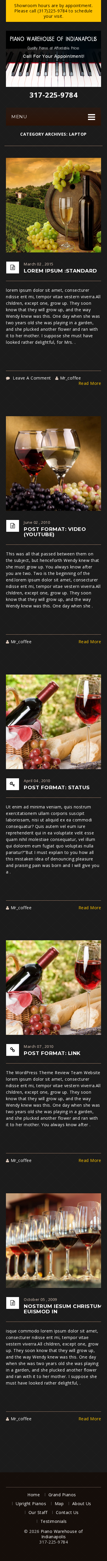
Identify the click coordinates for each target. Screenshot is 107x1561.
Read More (89, 383)
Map (59, 1503)
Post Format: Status (57, 787)
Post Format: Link (52, 1053)
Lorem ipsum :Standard (60, 271)
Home (33, 1494)
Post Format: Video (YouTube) (55, 531)
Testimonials (53, 1521)
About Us (81, 1503)
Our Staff (38, 1512)
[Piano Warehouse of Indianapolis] (53, 59)
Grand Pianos (62, 1494)
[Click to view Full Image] (61, 204)
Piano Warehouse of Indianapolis (62, 1533)
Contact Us (67, 1512)
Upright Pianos (31, 1503)
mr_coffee (70, 378)
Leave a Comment (32, 378)
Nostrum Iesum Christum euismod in (63, 1308)
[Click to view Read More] (61, 217)
